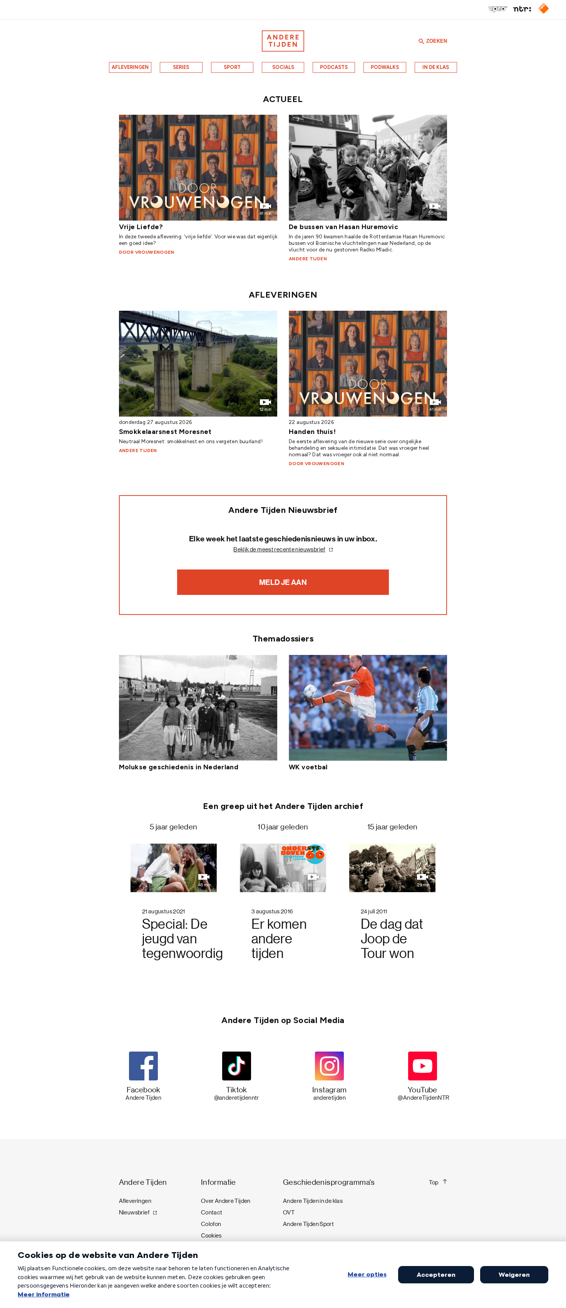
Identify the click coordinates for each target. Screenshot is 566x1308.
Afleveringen (130, 67)
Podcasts (334, 67)
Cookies (211, 1235)
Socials (283, 67)
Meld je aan (283, 582)
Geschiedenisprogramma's (329, 1182)
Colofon (211, 1224)
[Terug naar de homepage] (283, 41)
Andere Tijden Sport (308, 1224)
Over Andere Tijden (226, 1200)
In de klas (435, 67)
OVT (289, 1212)
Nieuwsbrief (134, 1212)
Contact (212, 1212)
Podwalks (385, 67)
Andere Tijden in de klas (313, 1200)
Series (181, 67)
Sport (232, 67)
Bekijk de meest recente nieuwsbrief (279, 549)
